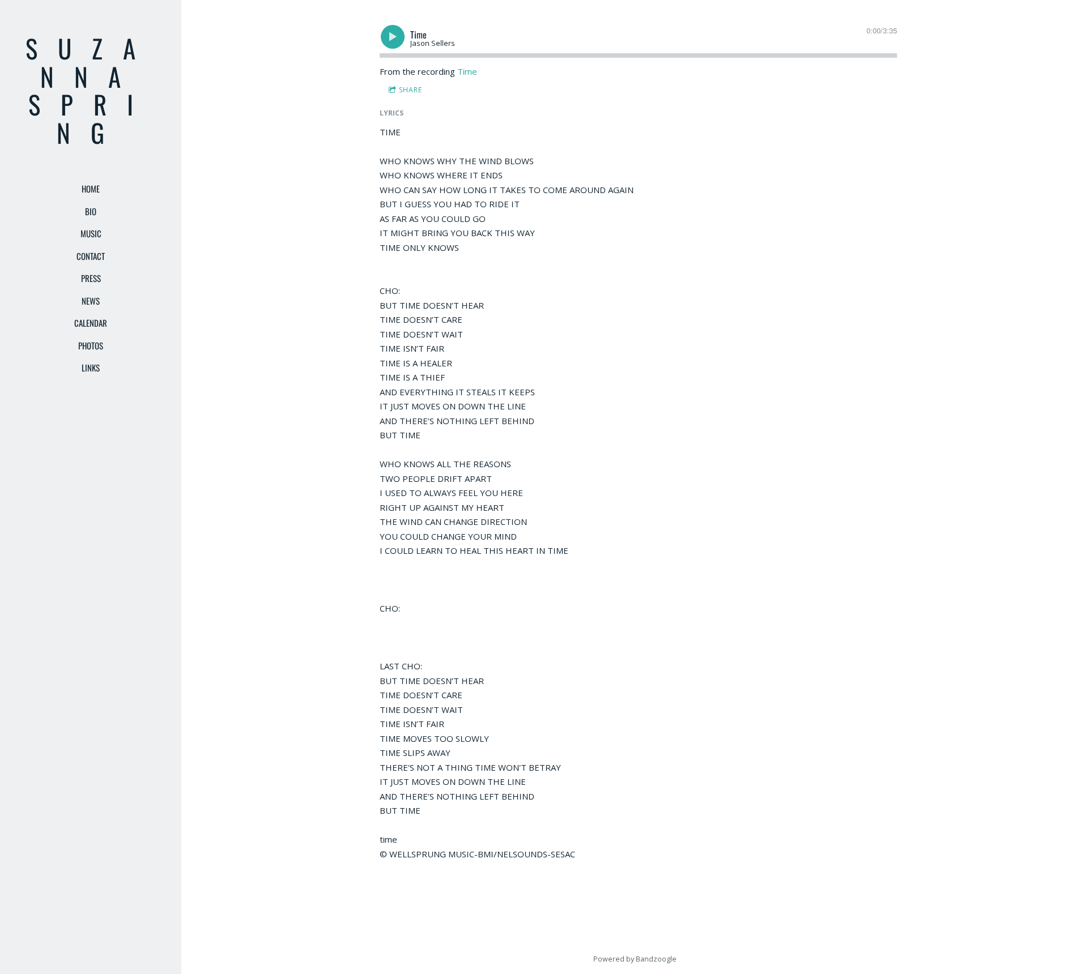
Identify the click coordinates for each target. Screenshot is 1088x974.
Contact (90, 256)
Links (91, 367)
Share (410, 90)
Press (91, 278)
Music (90, 233)
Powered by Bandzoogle (635, 959)
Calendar (90, 323)
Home (91, 188)
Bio (90, 211)
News (91, 300)
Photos (90, 345)
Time (467, 71)
